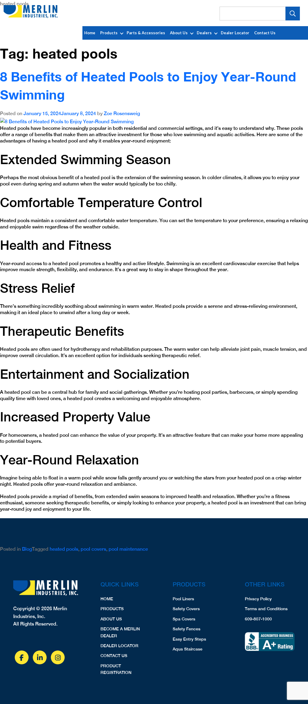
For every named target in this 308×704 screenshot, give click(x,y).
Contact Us (265, 32)
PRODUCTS (112, 608)
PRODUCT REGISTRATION (115, 669)
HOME (106, 598)
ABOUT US (111, 619)
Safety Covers (186, 608)
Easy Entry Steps (189, 639)
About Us (179, 32)
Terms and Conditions (266, 608)
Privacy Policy (258, 598)
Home (89, 32)
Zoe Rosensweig (122, 113)
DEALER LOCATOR (119, 645)
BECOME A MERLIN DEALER (120, 632)
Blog (27, 549)
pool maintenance (128, 549)
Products (109, 32)
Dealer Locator (235, 32)
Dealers (204, 32)
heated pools (64, 549)
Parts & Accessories (146, 32)
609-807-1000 (258, 619)
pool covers (93, 549)
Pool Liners (183, 598)
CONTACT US (113, 655)
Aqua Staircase (187, 649)
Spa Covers (184, 619)
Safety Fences (186, 628)
